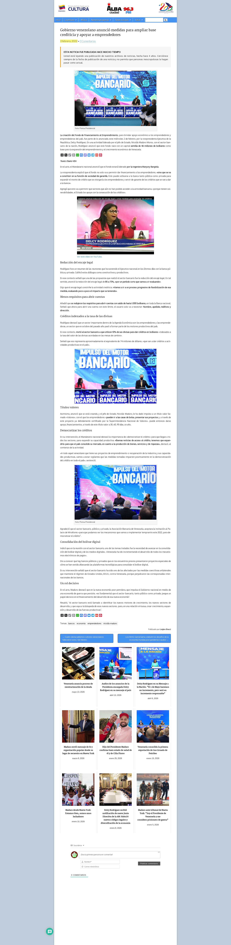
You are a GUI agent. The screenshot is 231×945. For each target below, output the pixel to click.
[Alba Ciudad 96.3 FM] (115, 8)
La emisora (69, 20)
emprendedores (94, 623)
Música (84, 20)
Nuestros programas (100, 20)
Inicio (58, 20)
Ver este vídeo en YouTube (89, 256)
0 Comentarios (88, 41)
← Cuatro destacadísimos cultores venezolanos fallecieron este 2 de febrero (83, 638)
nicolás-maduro (110, 623)
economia (81, 623)
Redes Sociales (122, 20)
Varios (138, 20)
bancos (71, 623)
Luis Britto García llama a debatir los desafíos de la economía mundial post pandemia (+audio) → (147, 638)
